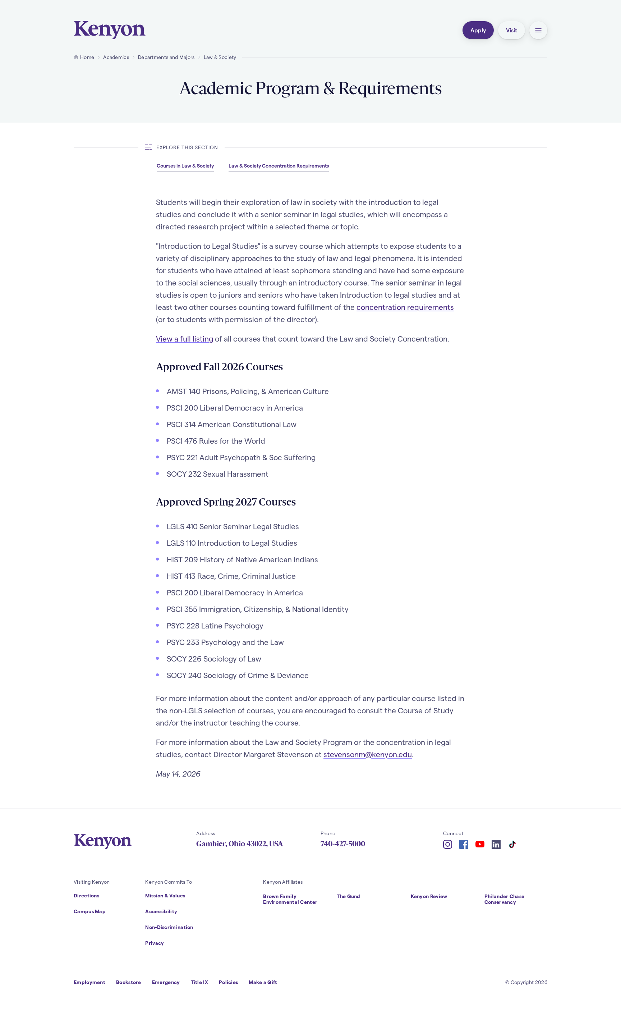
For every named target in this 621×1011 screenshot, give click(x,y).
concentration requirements (405, 306)
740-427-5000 (343, 844)
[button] (538, 30)
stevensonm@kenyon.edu (367, 754)
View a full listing (184, 338)
